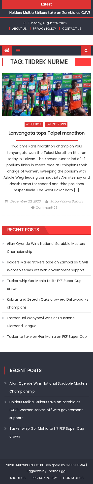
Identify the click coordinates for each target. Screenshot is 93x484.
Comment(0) (46, 207)
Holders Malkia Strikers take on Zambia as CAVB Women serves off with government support (47, 266)
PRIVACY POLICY (44, 29)
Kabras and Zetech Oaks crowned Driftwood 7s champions (47, 303)
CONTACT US (72, 29)
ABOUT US (19, 29)
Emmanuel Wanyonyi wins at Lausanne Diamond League (41, 321)
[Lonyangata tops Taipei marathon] (46, 94)
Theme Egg (56, 471)
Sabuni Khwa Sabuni (66, 201)
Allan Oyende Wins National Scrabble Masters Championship (46, 247)
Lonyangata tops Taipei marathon (47, 133)
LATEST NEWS (56, 124)
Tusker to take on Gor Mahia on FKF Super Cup (47, 336)
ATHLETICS (33, 124)
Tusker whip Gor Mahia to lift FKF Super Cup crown (44, 284)
